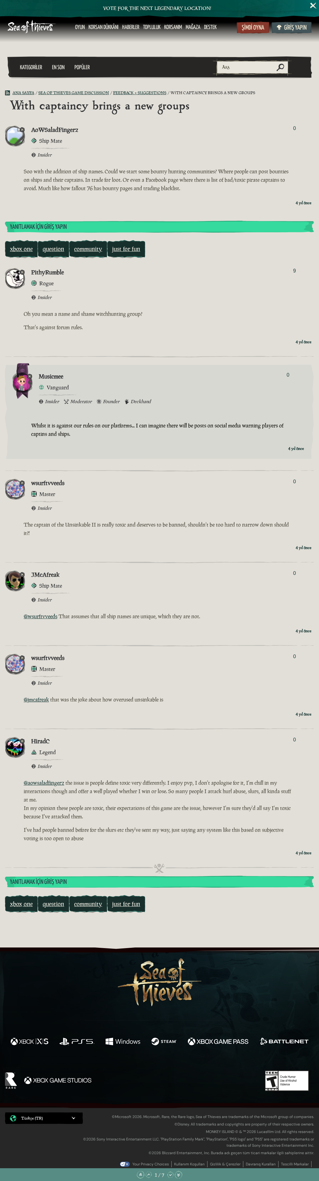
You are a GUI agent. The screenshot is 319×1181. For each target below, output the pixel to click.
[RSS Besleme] (8, 92)
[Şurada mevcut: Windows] (122, 1042)
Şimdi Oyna (253, 28)
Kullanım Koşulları (189, 1164)
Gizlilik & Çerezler (225, 1164)
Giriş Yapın (295, 28)
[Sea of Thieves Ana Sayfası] (31, 27)
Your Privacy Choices (150, 1164)
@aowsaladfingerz (44, 782)
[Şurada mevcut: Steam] (164, 1042)
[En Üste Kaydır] (140, 1175)
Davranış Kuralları (261, 1164)
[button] (44, 1118)
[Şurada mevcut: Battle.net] (284, 1042)
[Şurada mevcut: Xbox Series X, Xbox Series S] (29, 1042)
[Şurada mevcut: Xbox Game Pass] (218, 1042)
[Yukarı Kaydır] (148, 1175)
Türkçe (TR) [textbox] (32, 1118)
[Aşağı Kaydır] (170, 1175)
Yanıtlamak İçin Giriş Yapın (38, 227)
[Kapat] (313, 5)
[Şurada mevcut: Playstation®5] (77, 1042)
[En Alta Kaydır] (178, 1175)
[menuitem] (80, 27)
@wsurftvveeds (40, 616)
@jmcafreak (36, 699)
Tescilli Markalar (295, 1164)
